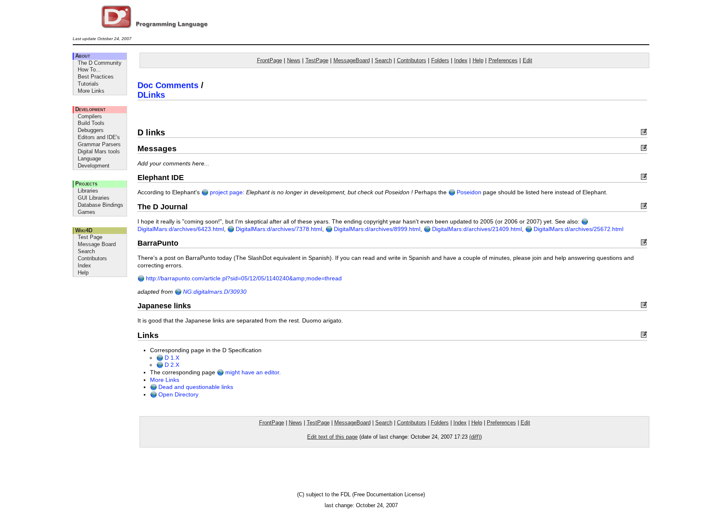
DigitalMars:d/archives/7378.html (278, 229)
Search (86, 251)
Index (84, 265)
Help (83, 272)
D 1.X (171, 358)
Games (86, 212)
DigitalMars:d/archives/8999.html (376, 229)
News (293, 60)
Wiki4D (83, 230)
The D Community (100, 63)
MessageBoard (351, 60)
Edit (527, 60)
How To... (89, 69)
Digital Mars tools (99, 151)
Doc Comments (167, 85)
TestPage (316, 60)
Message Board (97, 244)
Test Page (90, 237)
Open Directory (177, 394)
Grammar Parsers (99, 144)
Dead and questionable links (195, 387)
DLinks (151, 94)
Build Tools (91, 123)
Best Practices (96, 77)
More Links (91, 91)
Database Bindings (100, 205)
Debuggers (91, 130)
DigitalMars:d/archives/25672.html (577, 229)
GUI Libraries (93, 198)
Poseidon (468, 192)
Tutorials (88, 84)
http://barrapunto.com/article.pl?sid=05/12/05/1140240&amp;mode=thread (243, 278)
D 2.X (171, 365)
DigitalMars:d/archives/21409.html (476, 229)
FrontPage (269, 60)
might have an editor (251, 372)
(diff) (474, 437)
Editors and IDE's (99, 137)
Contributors (92, 258)
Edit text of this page (332, 437)
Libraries (88, 191)
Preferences (503, 60)
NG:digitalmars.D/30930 (214, 292)
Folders (440, 60)
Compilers (90, 116)
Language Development (93, 162)
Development (90, 109)
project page (225, 192)
